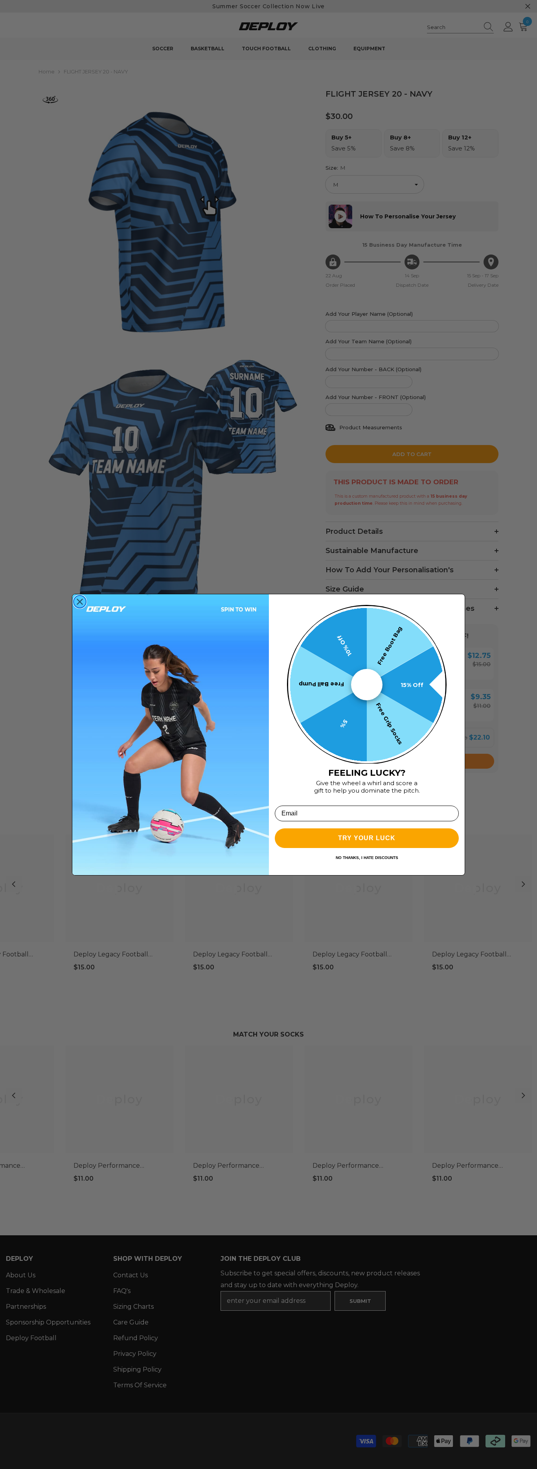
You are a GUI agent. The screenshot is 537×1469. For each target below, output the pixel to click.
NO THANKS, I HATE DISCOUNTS (367, 857)
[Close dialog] (80, 601)
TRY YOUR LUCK (366, 838)
